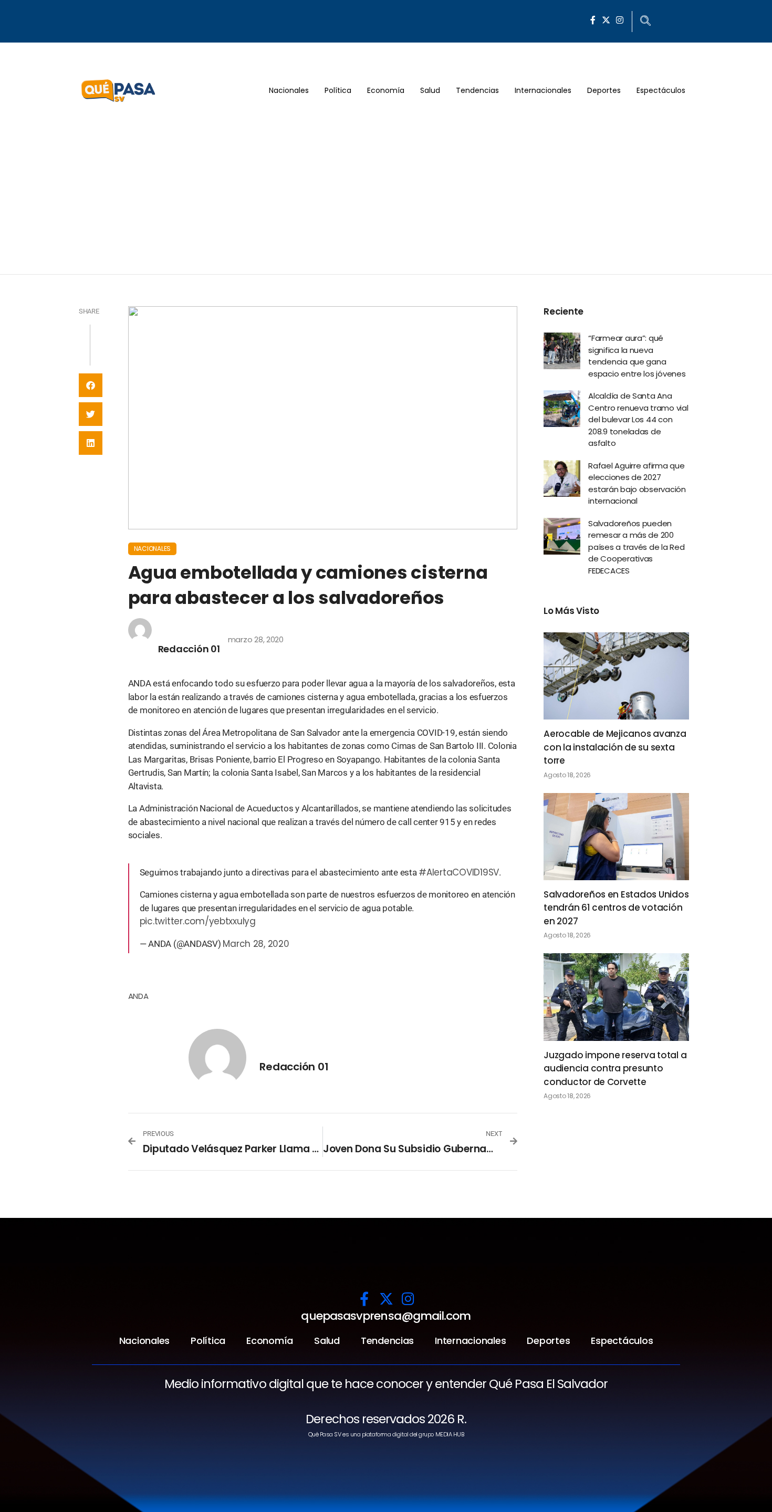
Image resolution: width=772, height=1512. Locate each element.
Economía (385, 90)
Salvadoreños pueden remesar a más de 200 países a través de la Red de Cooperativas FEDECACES (636, 547)
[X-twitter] (606, 20)
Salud (430, 90)
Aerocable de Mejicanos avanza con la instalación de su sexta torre (615, 747)
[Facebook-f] (593, 20)
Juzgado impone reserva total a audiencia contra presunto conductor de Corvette (615, 1068)
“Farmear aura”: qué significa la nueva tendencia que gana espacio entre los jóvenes (637, 355)
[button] (90, 385)
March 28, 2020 (256, 943)
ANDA (138, 996)
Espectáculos (661, 90)
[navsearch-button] (645, 21)
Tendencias (477, 90)
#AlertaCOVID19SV (459, 872)
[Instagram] (619, 20)
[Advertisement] (386, 195)
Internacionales (543, 90)
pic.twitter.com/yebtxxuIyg (198, 921)
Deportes (604, 90)
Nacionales (289, 90)
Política (338, 90)
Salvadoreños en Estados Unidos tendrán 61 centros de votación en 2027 (616, 907)
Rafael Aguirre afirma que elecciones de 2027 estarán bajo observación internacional (637, 483)
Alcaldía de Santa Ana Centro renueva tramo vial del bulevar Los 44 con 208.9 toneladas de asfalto (638, 419)
